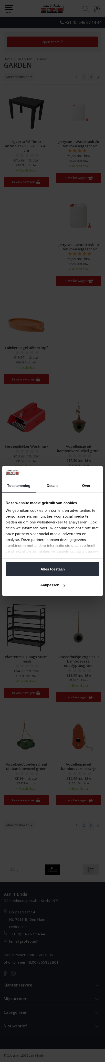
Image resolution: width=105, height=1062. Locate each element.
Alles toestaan (53, 569)
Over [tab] (86, 486)
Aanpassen (49, 585)
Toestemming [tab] (18, 486)
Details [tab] (53, 486)
